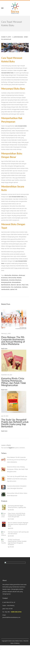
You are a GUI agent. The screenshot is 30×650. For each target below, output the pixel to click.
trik (16, 289)
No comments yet (6, 39)
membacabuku (5, 289)
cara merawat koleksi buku (16, 196)
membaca (25, 287)
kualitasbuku (17, 287)
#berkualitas (8, 275)
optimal (12, 289)
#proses (19, 284)
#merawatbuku (16, 282)
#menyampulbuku (6, 282)
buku (27, 284)
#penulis (13, 284)
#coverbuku (4, 277)
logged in (11, 447)
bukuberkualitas (5, 287)
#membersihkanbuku (15, 280)
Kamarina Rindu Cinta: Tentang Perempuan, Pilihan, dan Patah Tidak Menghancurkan (13, 381)
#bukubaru (15, 275)
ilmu (12, 287)
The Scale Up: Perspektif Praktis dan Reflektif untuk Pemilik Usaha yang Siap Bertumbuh (14, 423)
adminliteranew (18, 37)
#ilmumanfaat (12, 277)
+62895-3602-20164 (16, 612)
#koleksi (19, 277)
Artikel (26, 37)
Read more (4, 348)
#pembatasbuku (5, 284)
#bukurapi (22, 275)
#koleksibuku (5, 280)
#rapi (23, 284)
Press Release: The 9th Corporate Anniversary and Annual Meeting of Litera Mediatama (13, 340)
